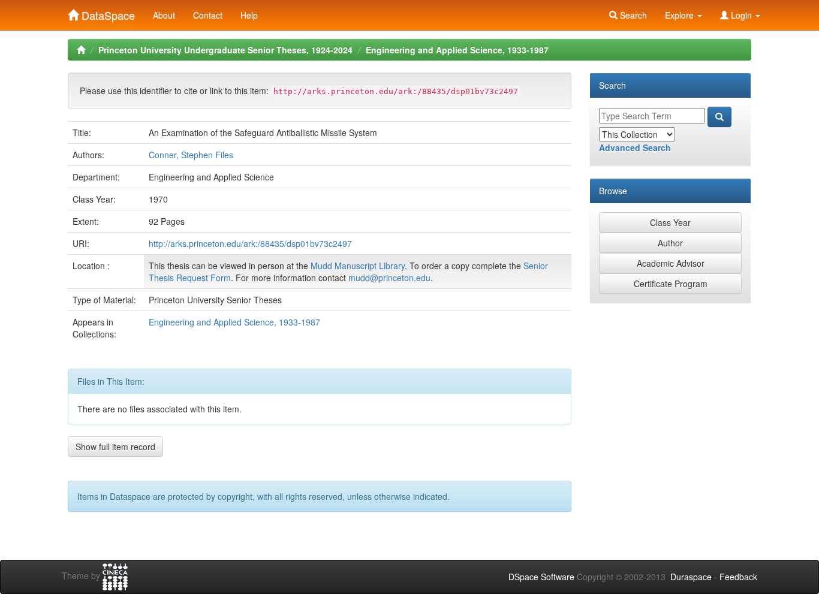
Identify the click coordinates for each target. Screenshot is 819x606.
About (164, 15)
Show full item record (115, 447)
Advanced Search (635, 147)
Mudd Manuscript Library (358, 266)
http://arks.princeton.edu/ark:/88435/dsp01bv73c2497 (250, 243)
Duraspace (691, 577)
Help (249, 15)
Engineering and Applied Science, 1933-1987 (457, 50)
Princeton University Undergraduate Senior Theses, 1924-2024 (225, 50)
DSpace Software (541, 577)
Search (632, 15)
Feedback (738, 577)
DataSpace (107, 12)
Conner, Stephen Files (191, 155)
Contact (207, 15)
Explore (680, 15)
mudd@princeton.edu (389, 278)
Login (741, 15)
